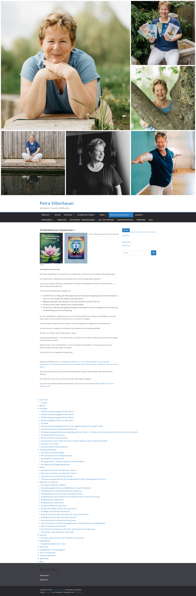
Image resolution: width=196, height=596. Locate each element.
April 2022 (125, 235)
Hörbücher (61, 220)
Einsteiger (68, 215)
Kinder (102, 215)
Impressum (126, 245)
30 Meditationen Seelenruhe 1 (52, 500)
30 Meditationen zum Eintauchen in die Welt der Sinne (61, 494)
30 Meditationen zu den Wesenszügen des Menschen (61, 491)
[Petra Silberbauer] (98, 1)
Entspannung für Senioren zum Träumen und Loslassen (62, 538)
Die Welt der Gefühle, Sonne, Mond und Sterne (59, 508)
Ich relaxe (44, 423)
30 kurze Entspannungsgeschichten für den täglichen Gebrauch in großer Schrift (72, 426)
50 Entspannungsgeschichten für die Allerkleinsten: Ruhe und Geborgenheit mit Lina (73, 479)
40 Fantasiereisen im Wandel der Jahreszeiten (58, 520)
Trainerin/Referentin (125, 220)
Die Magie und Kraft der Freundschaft (55, 511)
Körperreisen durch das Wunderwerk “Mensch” (59, 429)
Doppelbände (46, 220)
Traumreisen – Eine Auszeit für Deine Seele (57, 532)
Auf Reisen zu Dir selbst (50, 444)
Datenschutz (126, 242)
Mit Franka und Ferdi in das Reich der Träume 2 (59, 473)
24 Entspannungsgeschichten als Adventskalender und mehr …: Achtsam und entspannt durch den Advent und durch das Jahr (89, 432)
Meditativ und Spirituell (119, 215)
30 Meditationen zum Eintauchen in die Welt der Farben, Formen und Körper (70, 497)
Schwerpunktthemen (85, 215)
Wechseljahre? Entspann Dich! (52, 458)
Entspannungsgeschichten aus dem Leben (57, 420)
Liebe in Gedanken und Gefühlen (53, 526)
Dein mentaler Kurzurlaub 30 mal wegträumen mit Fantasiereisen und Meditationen (73, 523)
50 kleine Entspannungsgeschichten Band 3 (57, 417)
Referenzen (141, 220)
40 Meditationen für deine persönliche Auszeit (58, 517)
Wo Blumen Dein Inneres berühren (54, 438)
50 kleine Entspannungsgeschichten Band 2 (57, 414)
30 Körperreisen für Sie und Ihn (53, 435)
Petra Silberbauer (57, 203)
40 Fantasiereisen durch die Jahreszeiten (56, 455)
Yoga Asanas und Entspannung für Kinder (57, 476)
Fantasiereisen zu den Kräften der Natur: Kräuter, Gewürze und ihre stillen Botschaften (74, 441)
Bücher (58, 215)
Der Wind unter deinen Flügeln (52, 453)
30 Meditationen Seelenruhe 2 (52, 503)
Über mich (45, 215)
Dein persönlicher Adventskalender (54, 447)
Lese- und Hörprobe (106, 220)
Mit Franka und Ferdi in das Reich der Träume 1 (59, 470)
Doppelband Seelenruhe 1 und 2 (53, 544)
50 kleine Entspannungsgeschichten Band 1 (57, 411)
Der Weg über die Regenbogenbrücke (55, 464)
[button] (50, 215)
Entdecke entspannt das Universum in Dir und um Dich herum (65, 514)
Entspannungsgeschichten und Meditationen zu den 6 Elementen (66, 488)
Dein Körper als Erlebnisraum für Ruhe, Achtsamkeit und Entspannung (68, 529)
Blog (151, 220)
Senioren (138, 215)
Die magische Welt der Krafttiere (53, 485)
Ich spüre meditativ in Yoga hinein (54, 506)
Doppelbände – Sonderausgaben (82, 220)
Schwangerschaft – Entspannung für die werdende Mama (63, 461)
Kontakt (44, 403)
